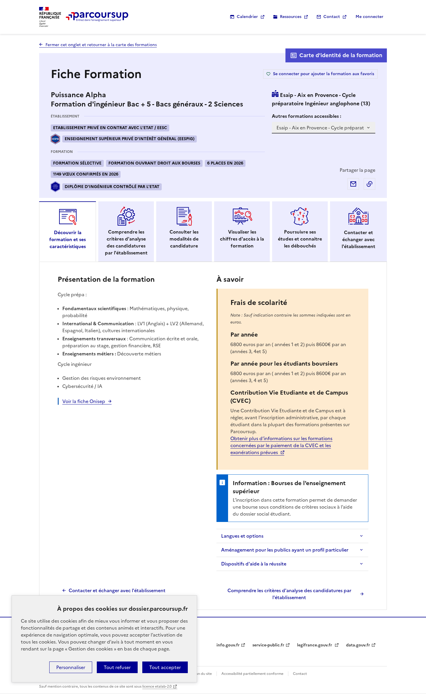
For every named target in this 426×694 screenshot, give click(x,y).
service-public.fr (268, 645)
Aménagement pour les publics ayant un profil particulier (284, 549)
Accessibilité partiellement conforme (252, 673)
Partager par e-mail (353, 184)
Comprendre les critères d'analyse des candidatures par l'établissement (289, 594)
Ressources (290, 17)
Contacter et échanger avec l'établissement (117, 590)
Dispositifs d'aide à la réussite (253, 563)
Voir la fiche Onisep (83, 401)
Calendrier (247, 17)
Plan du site (202, 673)
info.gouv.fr (228, 645)
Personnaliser (70, 667)
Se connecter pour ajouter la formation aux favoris (323, 74)
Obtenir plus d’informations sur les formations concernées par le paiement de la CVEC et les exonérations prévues (281, 445)
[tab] (67, 231)
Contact (331, 17)
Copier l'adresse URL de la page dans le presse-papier (369, 184)
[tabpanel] (213, 437)
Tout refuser (117, 667)
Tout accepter (165, 667)
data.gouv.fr (358, 645)
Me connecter (369, 17)
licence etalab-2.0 (157, 686)
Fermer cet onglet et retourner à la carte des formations (101, 45)
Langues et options (242, 535)
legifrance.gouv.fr (315, 645)
